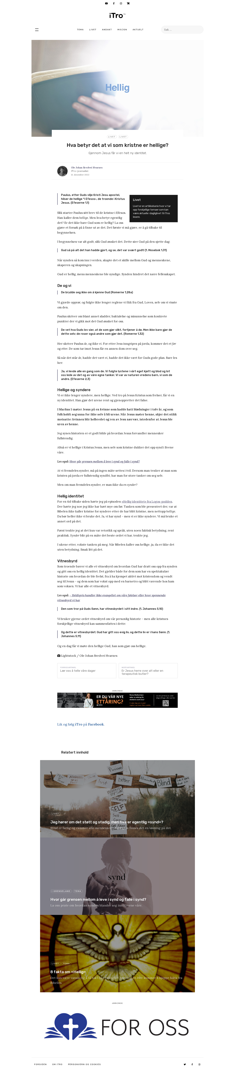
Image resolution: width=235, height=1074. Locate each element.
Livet (93, 29)
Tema (80, 29)
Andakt (107, 29)
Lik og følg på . (80, 724)
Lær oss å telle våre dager (77, 670)
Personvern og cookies (84, 1064)
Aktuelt (138, 29)
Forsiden (40, 1064)
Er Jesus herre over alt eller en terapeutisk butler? (142, 672)
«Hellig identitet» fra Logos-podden (147, 501)
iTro (117, 15)
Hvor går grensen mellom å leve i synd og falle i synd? (105, 461)
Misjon (122, 29)
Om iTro (57, 1064)
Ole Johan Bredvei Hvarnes (87, 167)
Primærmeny (36, 29)
